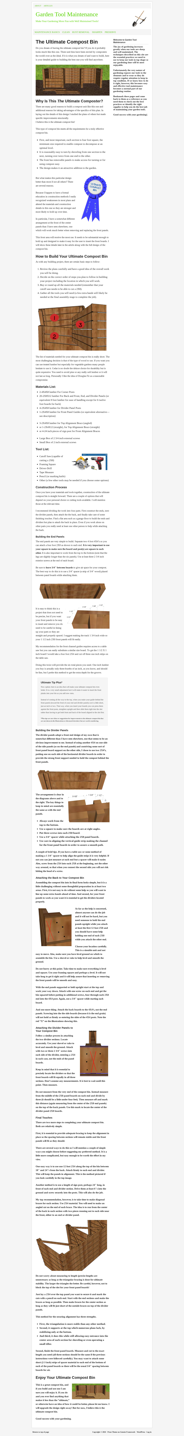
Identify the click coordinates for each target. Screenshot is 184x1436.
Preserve (110, 32)
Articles (48, 6)
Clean (66, 32)
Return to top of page (41, 1432)
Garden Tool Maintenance (67, 14)
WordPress (141, 1432)
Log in (149, 1432)
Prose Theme (112, 1432)
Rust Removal (80, 32)
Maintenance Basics (47, 32)
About (38, 6)
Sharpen (97, 32)
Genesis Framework (127, 1432)
